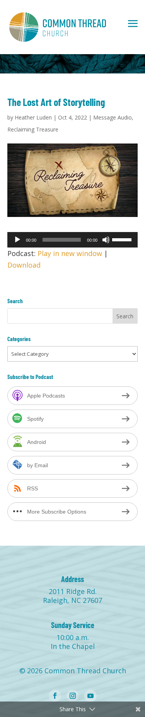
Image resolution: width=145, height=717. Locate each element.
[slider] (123, 239)
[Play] (17, 240)
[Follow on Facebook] (55, 696)
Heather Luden (33, 117)
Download (24, 265)
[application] (72, 240)
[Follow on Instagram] (73, 696)
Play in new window (70, 253)
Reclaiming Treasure (32, 129)
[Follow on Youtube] (90, 696)
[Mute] (106, 240)
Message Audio (112, 117)
